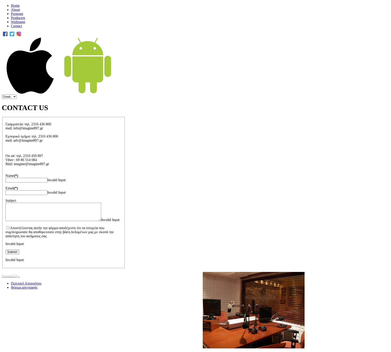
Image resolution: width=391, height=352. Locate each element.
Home (15, 5)
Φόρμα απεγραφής (24, 287)
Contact (16, 26)
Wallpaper (18, 22)
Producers (18, 18)
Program (17, 14)
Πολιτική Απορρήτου (26, 283)
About (15, 10)
